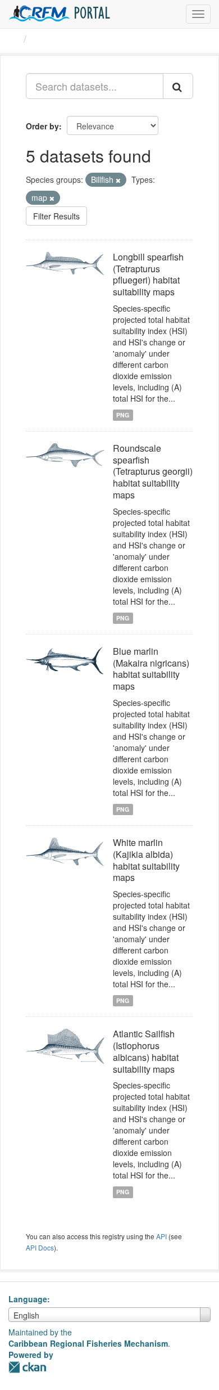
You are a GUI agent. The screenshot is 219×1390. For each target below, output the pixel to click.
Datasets (53, 39)
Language (27, 1298)
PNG (122, 415)
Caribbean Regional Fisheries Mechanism (88, 1343)
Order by (42, 126)
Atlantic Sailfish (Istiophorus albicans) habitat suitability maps (146, 1051)
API (161, 1236)
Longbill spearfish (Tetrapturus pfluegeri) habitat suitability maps (148, 274)
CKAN (27, 1367)
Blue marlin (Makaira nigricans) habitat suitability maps (151, 668)
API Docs (40, 1247)
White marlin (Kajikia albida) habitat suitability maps (146, 860)
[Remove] (118, 180)
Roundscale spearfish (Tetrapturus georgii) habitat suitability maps (153, 471)
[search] (178, 86)
